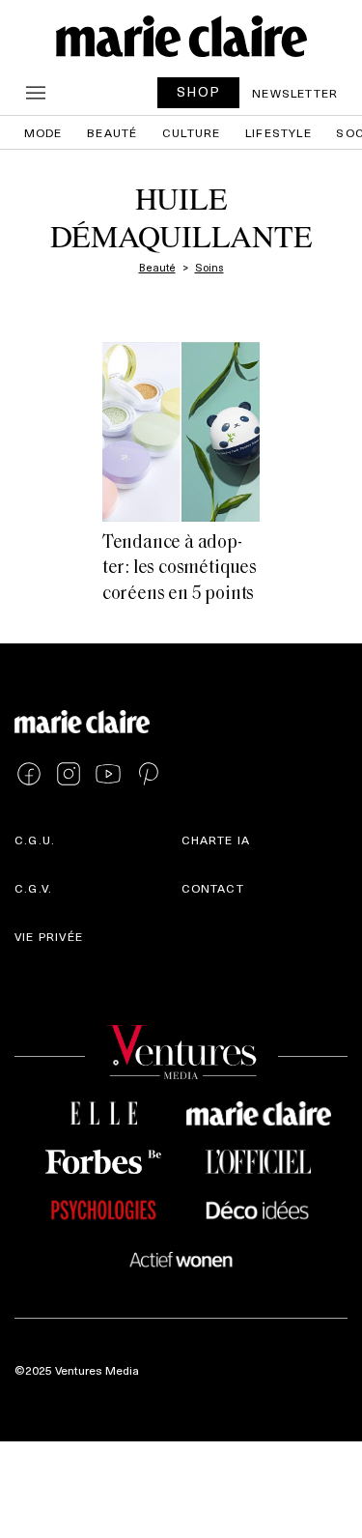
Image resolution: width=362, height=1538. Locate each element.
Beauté (112, 132)
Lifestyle (278, 132)
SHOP (199, 91)
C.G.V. (33, 888)
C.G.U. (34, 839)
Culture (191, 132)
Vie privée (48, 936)
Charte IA (216, 839)
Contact (212, 888)
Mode (43, 132)
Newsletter (295, 92)
